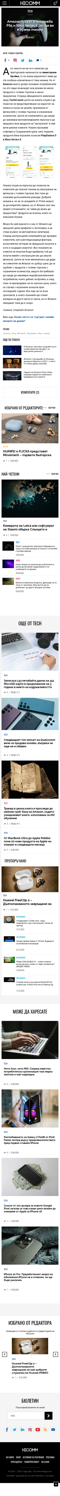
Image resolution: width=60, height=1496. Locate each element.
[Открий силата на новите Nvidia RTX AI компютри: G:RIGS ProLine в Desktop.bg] (9, 982)
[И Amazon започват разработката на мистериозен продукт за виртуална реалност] (12, 351)
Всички (51, 407)
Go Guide (45, 1464)
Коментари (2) (30, 392)
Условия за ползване (33, 1459)
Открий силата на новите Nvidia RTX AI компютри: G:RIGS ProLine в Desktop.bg (34, 985)
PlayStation (31, 333)
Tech (30, 11)
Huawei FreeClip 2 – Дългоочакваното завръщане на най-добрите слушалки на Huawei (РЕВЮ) (28, 907)
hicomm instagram (30, 1432)
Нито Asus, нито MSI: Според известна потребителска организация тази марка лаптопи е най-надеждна (28, 1073)
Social (5, 448)
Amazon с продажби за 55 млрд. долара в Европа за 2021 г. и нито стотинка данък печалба (39, 361)
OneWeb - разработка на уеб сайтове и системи (30, 1478)
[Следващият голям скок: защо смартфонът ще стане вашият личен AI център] (9, 922)
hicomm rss (45, 1432)
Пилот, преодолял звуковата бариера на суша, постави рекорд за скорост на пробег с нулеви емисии (36, 550)
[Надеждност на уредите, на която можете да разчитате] (30, 429)
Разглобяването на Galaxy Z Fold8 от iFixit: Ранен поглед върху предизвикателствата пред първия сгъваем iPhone (29, 1142)
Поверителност (31, 1464)
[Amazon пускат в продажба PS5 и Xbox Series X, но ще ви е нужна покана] (16, 60)
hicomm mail (53, 1432)
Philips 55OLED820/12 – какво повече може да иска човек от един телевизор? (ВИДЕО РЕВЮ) (35, 966)
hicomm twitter (14, 1432)
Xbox (40, 333)
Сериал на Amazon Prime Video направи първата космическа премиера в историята (38, 374)
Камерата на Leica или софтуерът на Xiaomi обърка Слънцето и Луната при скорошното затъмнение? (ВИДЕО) (28, 533)
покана (46, 333)
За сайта (10, 1459)
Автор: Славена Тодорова (13, 53)
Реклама (50, 1459)
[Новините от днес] (55, 3)
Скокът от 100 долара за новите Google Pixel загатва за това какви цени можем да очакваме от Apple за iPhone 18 (30, 1210)
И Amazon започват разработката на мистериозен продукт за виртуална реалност (40, 349)
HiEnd (18, 562)
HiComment (20, 919)
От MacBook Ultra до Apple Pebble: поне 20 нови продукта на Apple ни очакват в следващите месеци (27, 843)
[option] (30, 550)
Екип (18, 1459)
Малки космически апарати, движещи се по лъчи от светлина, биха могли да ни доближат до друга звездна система (36, 587)
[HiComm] (30, 4)
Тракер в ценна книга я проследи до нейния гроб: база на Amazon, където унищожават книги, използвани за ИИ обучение (29, 815)
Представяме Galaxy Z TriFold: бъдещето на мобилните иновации (35, 944)
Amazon (6, 333)
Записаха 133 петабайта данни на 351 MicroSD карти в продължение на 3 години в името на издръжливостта (29, 686)
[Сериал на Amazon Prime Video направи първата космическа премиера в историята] (12, 376)
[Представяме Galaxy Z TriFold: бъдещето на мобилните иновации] (9, 941)
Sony (13, 333)
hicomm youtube (37, 1432)
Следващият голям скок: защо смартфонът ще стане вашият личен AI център (34, 925)
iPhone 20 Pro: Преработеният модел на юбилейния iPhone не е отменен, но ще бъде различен (28, 1279)
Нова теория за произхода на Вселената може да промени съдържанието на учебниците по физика (35, 569)
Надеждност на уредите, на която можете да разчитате (29, 455)
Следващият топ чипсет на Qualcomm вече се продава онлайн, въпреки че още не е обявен (29, 745)
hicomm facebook (7, 1432)
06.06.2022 (30, 37)
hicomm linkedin (22, 1432)
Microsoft (21, 333)
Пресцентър (16, 1464)
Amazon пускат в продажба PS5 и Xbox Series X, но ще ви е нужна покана (30, 25)
